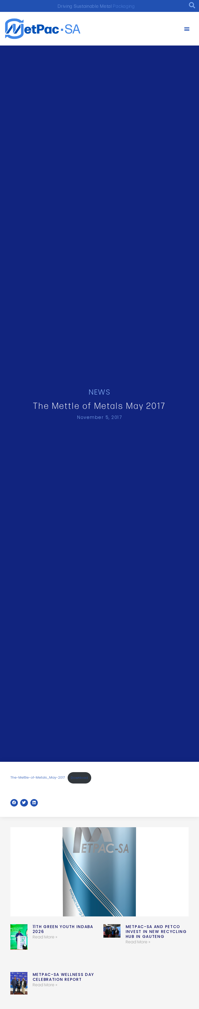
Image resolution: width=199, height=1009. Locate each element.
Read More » (45, 937)
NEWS (99, 392)
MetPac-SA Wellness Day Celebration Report (63, 977)
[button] (187, 29)
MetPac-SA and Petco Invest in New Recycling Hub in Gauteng (156, 931)
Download (79, 777)
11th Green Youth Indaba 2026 (63, 929)
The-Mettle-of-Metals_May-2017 (37, 777)
